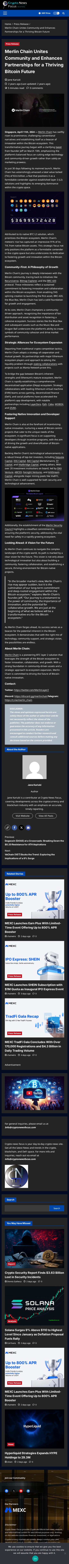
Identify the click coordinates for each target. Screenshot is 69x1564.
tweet (59, 147)
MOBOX (59, 404)
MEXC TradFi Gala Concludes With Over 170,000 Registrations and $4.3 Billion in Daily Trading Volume (33, 1046)
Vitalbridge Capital (28, 464)
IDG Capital (20, 460)
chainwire (11, 936)
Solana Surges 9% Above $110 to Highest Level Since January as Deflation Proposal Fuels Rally (34, 1334)
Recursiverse (12, 280)
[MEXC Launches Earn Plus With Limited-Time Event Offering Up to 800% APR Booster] (34, 899)
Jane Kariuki (14, 79)
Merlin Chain (45, 131)
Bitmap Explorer (28, 280)
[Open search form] (63, 13)
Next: (30, 854)
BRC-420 (51, 280)
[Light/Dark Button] (56, 13)
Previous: (34, 841)
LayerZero (35, 404)
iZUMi (13, 407)
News (10, 1444)
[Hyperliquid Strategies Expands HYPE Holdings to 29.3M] (34, 1429)
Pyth (44, 404)
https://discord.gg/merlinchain (31, 696)
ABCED (18, 472)
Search (10, 1199)
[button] (5, 13)
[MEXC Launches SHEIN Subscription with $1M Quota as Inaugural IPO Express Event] (34, 960)
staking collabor (42, 363)
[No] (65, 1553)
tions (54, 363)
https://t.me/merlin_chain (18, 700)
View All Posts (46, 815)
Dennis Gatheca (14, 1281)
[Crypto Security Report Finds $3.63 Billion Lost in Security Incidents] (34, 1248)
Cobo (51, 404)
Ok (35, 1558)
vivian (9, 1462)
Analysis (12, 1321)
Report (11, 1264)
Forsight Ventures (32, 472)
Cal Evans (11, 1343)
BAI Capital (33, 460)
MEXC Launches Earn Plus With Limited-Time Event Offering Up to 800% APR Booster (33, 927)
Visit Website (23, 815)
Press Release (12, 44)
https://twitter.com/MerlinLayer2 (31, 689)
